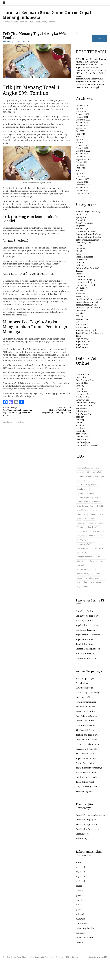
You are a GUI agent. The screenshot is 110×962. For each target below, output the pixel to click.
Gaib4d (79, 245)
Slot (77, 322)
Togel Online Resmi (85, 644)
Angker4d (80, 226)
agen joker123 (83, 472)
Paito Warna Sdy (83, 411)
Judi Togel (80, 265)
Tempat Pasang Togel (86, 330)
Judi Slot (80, 262)
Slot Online (81, 325)
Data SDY (95, 510)
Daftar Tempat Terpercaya (88, 692)
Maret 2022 (81, 176)
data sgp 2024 (82, 434)
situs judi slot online (85, 557)
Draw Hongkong (83, 243)
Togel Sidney (82, 347)
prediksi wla (82, 310)
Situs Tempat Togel (85, 678)
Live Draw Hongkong (85, 279)
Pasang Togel (82, 296)
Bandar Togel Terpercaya (88, 497)
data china (96, 502)
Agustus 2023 (82, 128)
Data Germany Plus (85, 380)
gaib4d (79, 886)
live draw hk (93, 527)
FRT (105, 957)
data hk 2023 (82, 510)
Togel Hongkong (83, 341)
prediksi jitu (98, 548)
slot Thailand (82, 327)
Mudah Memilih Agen (86, 772)
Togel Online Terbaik (86, 758)
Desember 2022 (83, 151)
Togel (78, 336)
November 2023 (83, 123)
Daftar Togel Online (85, 721)
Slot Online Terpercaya (87, 630)
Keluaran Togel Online (86, 824)
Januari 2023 (82, 148)
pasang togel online (85, 544)
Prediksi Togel (82, 834)
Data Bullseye (82, 374)
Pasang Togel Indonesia (87, 763)
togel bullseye (82, 339)
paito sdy (80, 417)
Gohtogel (80, 254)
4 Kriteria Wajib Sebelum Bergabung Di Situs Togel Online (56, 410)
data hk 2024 (82, 437)
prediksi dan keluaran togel (89, 299)
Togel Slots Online (84, 639)
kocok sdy (80, 431)
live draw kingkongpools (87, 445)
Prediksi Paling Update (87, 820)
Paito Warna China (85, 405)
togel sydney (82, 586)
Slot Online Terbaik (85, 653)
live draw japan (83, 442)
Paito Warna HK (95, 536)
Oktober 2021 (82, 190)
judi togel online (96, 523)
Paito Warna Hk (83, 408)
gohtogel (80, 914)
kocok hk (80, 425)
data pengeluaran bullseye (88, 234)
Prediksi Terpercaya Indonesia (90, 815)
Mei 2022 (80, 171)
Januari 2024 (82, 117)
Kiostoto (79, 274)
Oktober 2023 (82, 125)
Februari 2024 (82, 114)
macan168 (80, 919)
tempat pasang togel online (88, 574)
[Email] (16, 402)
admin (9, 41)
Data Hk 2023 (82, 383)
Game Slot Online (84, 697)
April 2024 (81, 108)
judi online (89, 519)
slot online (81, 565)
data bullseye (15, 109)
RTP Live (80, 313)
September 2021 (83, 193)
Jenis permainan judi (86, 702)
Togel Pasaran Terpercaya (88, 635)
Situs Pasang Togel (85, 688)
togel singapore (97, 582)
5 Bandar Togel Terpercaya (88, 212)
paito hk (80, 422)
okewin (79, 942)
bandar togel (82, 489)
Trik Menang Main (84, 791)
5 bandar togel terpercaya (88, 468)
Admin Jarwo (82, 214)
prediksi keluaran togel (87, 302)
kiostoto (80, 527)
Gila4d (79, 251)
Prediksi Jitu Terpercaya (87, 829)
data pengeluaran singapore (89, 240)
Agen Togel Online (84, 223)
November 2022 (83, 154)
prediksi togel (83, 553)
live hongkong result (86, 285)
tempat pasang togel (85, 570)
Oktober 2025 (82, 106)
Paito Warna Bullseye (86, 403)
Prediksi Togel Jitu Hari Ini (88, 308)
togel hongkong (92, 578)
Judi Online (81, 260)
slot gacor (81, 561)
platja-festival (83, 548)
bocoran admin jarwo (86, 231)
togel (9, 422)
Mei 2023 (80, 137)
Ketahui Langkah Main (86, 777)
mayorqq (81, 536)
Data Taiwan (82, 391)
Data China (81, 377)
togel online (18, 422)
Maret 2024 (81, 111)
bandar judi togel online (87, 485)
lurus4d (79, 291)
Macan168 (80, 293)
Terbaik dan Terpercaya (87, 735)
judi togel (81, 523)
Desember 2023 (83, 120)
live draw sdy (82, 531)
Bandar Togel (82, 229)
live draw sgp (98, 531)
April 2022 (81, 173)
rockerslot (80, 933)
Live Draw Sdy (82, 397)
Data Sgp (80, 389)
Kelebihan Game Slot (86, 707)
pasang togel (82, 540)
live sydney (81, 288)
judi (79, 519)
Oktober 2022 (82, 156)
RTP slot (79, 316)
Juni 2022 (80, 168)
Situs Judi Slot (82, 683)
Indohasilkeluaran (85, 257)
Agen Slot (80, 220)
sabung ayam (82, 319)
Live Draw (80, 277)
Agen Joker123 (82, 217)
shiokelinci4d (82, 923)
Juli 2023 (80, 131)
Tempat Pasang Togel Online (89, 333)
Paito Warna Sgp (83, 414)
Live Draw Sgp (82, 400)
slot (99, 557)
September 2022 (83, 159)
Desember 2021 (83, 185)
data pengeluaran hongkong (89, 237)
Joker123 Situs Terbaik (86, 740)
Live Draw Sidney (84, 282)
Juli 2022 (80, 165)
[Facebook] (5, 402)
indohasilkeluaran (96, 514)
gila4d (79, 895)
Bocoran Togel (82, 838)
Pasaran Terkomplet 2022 (88, 649)
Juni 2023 (80, 134)
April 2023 (81, 140)
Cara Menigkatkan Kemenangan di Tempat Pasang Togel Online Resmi (91, 73)
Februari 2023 (82, 145)
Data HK (100, 506)
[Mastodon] (10, 402)
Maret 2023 (81, 142)
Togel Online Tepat (85, 782)
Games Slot (81, 248)
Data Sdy (80, 386)
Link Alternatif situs (85, 725)
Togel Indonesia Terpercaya (89, 768)
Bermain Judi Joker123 (86, 749)
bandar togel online (85, 493)
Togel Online (82, 344)
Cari (77, 33)
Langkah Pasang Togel (86, 787)
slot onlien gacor (96, 561)
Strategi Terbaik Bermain (88, 744)
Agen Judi (97, 472)
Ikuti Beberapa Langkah (87, 716)
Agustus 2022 (82, 162)
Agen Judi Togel (84, 476)
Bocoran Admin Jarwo (86, 658)
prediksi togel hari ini (86, 305)
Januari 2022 (82, 182)
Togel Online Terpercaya (87, 625)
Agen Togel (99, 476)
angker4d (81, 481)
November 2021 (83, 188)
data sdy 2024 (82, 439)
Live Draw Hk (82, 394)
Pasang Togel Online (85, 711)
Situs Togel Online (84, 621)
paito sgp (80, 420)
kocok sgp (80, 428)
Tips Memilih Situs (85, 730)
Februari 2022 (82, 179)
